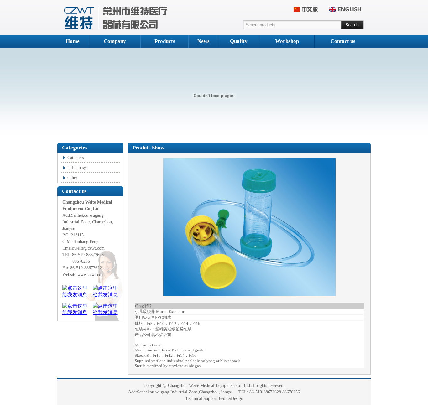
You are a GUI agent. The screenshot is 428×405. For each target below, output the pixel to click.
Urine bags (76, 167)
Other (72, 177)
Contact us (343, 41)
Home (73, 41)
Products (164, 41)
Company (115, 41)
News (203, 41)
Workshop (287, 41)
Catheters (75, 157)
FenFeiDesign (231, 398)
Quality (239, 41)
